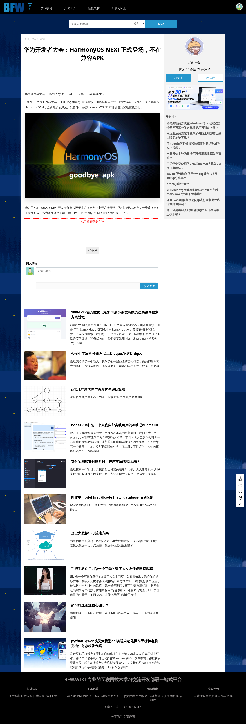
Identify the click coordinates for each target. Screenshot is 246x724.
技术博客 (14, 696)
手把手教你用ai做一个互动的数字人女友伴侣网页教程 (112, 568)
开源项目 (163, 696)
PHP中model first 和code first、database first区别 (112, 497)
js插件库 (129, 696)
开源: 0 (205, 69)
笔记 (35, 39)
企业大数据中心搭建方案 (90, 533)
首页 (27, 39)
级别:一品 (194, 62)
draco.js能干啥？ (178, 184)
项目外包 (214, 696)
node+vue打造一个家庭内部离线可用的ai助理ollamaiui (114, 425)
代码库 (152, 696)
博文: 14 (184, 69)
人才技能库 (201, 696)
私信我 (210, 78)
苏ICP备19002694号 (129, 707)
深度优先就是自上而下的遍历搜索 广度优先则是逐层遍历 (106, 397)
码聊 (104, 696)
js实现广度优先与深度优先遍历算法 (98, 389)
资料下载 (51, 696)
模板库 (174, 696)
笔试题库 (227, 696)
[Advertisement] (92, 78)
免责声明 (129, 716)
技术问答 (26, 696)
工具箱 (96, 696)
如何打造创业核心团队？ (90, 605)
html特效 (142, 696)
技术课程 (39, 696)
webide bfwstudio (79, 696)
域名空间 (113, 696)
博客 (30, 7)
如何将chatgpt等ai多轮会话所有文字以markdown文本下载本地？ (192, 192)
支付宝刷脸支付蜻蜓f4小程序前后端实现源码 (105, 461)
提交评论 (149, 286)
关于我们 (117, 716)
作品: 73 (195, 69)
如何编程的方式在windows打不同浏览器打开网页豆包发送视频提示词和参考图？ (193, 125)
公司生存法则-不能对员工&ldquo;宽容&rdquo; (107, 353)
